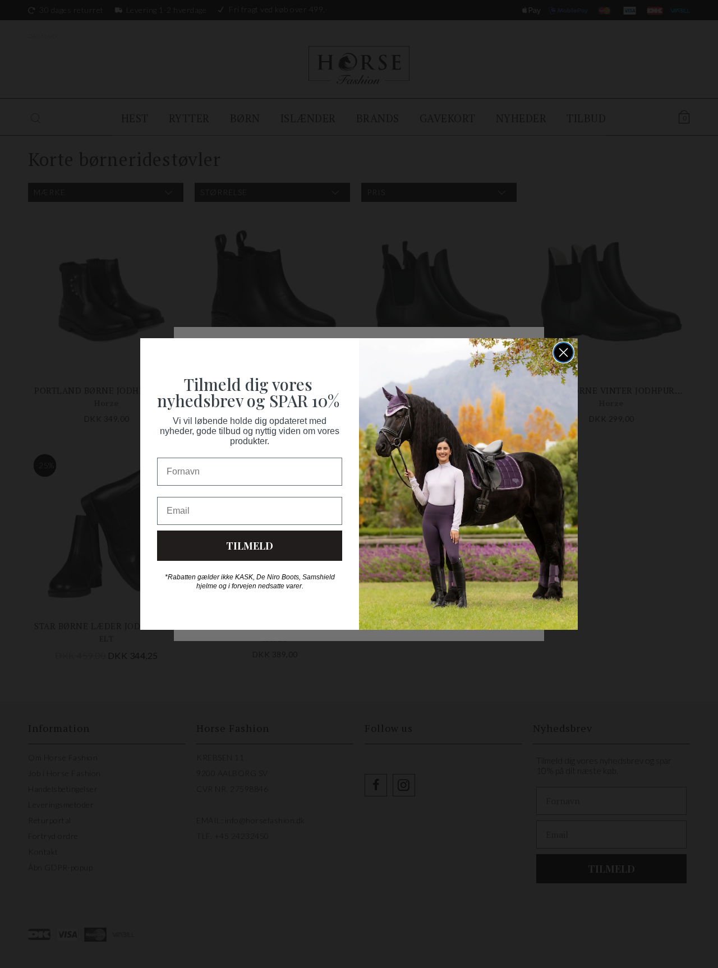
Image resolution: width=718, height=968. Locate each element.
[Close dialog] (563, 352)
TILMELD (249, 545)
